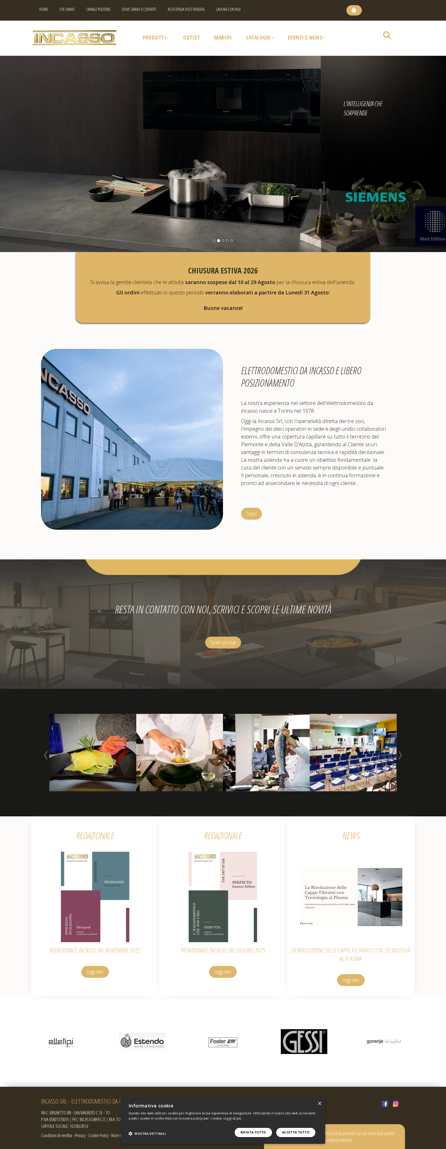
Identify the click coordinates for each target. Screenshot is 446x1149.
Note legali (119, 1135)
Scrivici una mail (223, 642)
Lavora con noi (228, 9)
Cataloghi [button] (258, 37)
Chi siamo (67, 9)
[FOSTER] (142, 1041)
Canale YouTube (98, 9)
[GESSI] (223, 1041)
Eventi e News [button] (305, 37)
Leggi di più (232, 1118)
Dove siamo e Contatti (139, 9)
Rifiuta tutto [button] (253, 1132)
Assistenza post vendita (186, 9)
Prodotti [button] (154, 37)
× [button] (319, 1104)
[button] (147, 1133)
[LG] (385, 1041)
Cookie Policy (98, 1135)
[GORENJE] (304, 1041)
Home (43, 9)
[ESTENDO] (61, 1041)
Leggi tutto (95, 971)
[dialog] (223, 1121)
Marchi (223, 37)
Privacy (80, 1135)
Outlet (191, 37)
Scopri (251, 513)
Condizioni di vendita (56, 1135)
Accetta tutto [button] (295, 1132)
